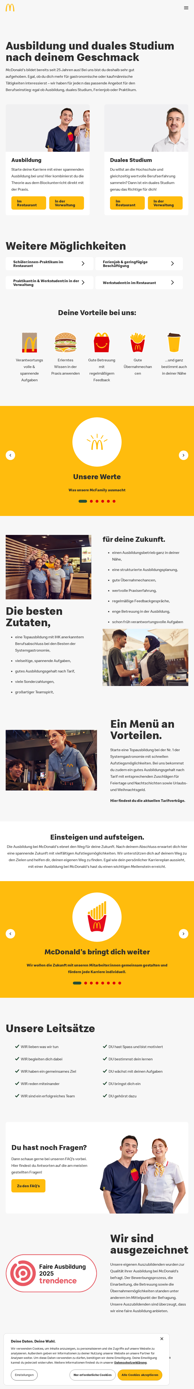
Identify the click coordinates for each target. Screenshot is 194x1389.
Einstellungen (24, 1375)
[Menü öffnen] (186, 8)
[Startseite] (12, 7)
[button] (82, 501)
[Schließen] (162, 1339)
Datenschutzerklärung (130, 1362)
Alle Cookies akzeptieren (140, 1375)
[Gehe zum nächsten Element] (183, 455)
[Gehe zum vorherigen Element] (10, 455)
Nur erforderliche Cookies (93, 1375)
